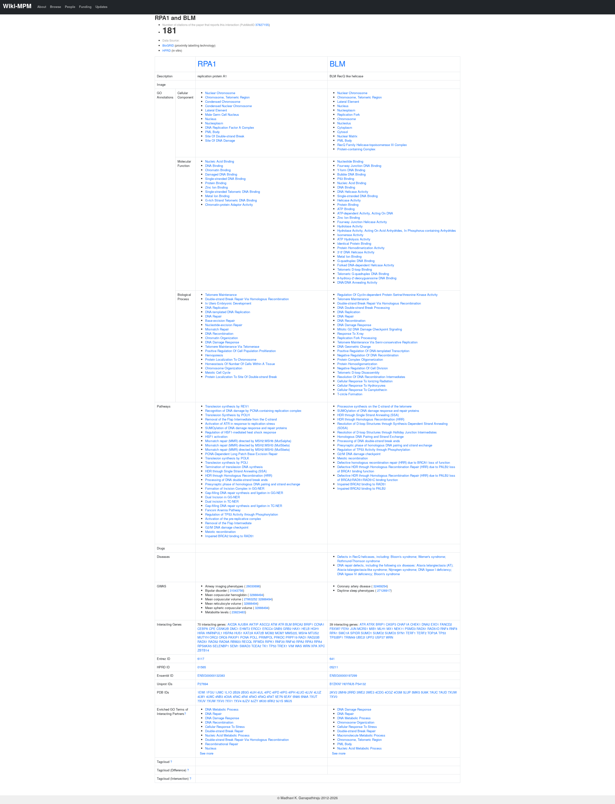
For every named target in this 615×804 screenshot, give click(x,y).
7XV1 (229, 701)
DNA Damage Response (222, 342)
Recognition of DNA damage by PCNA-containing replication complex (253, 410)
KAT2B (259, 633)
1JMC (219, 692)
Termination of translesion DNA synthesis (234, 466)
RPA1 (207, 63)
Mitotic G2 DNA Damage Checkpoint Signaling (369, 329)
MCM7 (279, 633)
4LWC (210, 696)
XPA (314, 646)
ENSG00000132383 (211, 675)
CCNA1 (319, 624)
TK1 (265, 646)
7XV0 (220, 701)
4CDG (379, 692)
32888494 (256, 594)
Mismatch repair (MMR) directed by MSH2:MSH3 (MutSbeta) (247, 445)
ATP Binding (346, 209)
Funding (85, 6)
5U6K (425, 692)
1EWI (201, 692)
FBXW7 (335, 628)
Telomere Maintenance (221, 294)
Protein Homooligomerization (357, 363)
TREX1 (282, 646)
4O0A (228, 696)
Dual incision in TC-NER (222, 501)
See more (206, 753)
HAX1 (296, 628)
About (41, 6)
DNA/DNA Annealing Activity (357, 282)
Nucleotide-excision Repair (223, 325)
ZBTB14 (203, 650)
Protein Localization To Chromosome (230, 359)
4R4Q (262, 696)
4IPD (275, 692)
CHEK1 (415, 624)
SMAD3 (245, 646)
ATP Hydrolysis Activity (353, 239)
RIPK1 (269, 641)
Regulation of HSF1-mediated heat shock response (240, 432)
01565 (201, 667)
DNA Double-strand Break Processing (363, 307)
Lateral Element (216, 110)
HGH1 (315, 628)
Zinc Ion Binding (216, 187)
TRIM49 (349, 637)
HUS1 (238, 633)
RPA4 (318, 641)
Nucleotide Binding (350, 161)
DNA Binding (214, 165)
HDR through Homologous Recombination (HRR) (238, 475)
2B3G (245, 692)
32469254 (380, 586)
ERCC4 (267, 628)
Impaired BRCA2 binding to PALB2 (361, 488)
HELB (305, 628)
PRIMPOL (266, 637)
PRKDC (279, 637)
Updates (101, 6)
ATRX (371, 624)
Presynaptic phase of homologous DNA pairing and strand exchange (252, 484)
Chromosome (346, 118)
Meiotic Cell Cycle (217, 372)
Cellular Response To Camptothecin (362, 389)
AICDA (232, 624)
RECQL (247, 641)
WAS (298, 646)
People (70, 6)
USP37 (380, 637)
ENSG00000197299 (343, 675)
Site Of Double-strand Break (224, 136)
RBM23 (235, 641)
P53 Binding (345, 178)
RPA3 (309, 641)
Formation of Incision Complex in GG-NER (234, 488)
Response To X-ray (350, 333)
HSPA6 (228, 633)
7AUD (443, 692)
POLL (254, 637)
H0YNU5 (348, 684)
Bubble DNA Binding (351, 174)
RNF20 (280, 641)
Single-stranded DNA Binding (225, 178)
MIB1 (372, 628)
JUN (353, 628)
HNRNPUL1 (214, 633)
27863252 (250, 599)
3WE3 (370, 692)
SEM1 (234, 646)
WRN (306, 646)
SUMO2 (378, 633)
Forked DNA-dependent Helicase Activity (365, 265)
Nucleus (210, 118)
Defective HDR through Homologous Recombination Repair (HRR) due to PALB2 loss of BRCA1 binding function (396, 468)
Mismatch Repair (217, 329)
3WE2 (361, 692)
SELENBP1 (221, 646)
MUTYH (203, 637)
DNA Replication (216, 307)
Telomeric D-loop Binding (354, 269)
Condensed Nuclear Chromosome (228, 106)
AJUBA (243, 624)
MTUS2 (313, 633)
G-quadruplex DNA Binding (356, 260)
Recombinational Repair (221, 744)
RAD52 (213, 641)
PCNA (244, 637)
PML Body (212, 131)
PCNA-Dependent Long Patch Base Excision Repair (241, 453)
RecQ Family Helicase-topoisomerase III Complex (372, 144)
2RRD (351, 692)
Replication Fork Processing (356, 337)
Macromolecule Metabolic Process (361, 735)
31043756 (236, 590)
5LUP (407, 692)
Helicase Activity (349, 200)
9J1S (279, 701)
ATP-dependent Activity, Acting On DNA (365, 213)
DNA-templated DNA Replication (227, 312)
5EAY (288, 696)
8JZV (246, 701)
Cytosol (342, 131)
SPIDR (355, 633)
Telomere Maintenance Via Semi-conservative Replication (377, 342)
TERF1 (411, 633)
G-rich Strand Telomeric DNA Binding (231, 200)
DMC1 (234, 628)
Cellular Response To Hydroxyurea (361, 385)
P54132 (360, 684)
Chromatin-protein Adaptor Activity (229, 204)
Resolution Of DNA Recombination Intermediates (371, 376)
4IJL (260, 692)
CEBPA (202, 628)
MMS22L (291, 633)
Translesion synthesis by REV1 (227, 406)
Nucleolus (344, 123)
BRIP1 (308, 624)
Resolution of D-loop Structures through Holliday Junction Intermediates (387, 432)
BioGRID (168, 45)
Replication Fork (348, 114)
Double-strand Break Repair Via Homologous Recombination (247, 299)
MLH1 (381, 628)
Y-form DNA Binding (351, 170)
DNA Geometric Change (354, 346)
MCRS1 (362, 628)
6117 (200, 658)
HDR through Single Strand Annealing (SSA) (236, 471)
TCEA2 (256, 646)
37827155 (262, 25)
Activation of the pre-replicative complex (233, 518)
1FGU (210, 692)
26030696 (253, 586)
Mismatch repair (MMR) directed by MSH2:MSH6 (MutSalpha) (248, 441)
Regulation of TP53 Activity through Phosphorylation (241, 514)
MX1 (390, 628)
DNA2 (426, 624)
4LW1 (201, 696)
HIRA (201, 633)
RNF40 (290, 641)
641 (332, 658)
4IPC (267, 692)
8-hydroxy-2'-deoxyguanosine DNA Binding (366, 278)
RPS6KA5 (204, 646)
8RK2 (271, 701)
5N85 (296, 696)
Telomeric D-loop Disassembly (358, 372)
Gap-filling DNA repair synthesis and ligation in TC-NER (243, 505)
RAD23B (314, 637)
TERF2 (421, 633)
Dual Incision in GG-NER (222, 497)
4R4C (236, 696)
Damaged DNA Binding (221, 174)
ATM (274, 624)
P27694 (202, 684)
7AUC (434, 692)
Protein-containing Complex (356, 149)
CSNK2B (222, 628)
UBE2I (360, 637)
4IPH (291, 692)
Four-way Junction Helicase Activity (362, 221)
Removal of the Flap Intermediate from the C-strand (241, 419)
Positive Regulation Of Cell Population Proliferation (240, 350)
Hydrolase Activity (350, 226)
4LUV (309, 692)
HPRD (166, 50)
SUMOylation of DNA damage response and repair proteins (246, 428)
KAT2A (248, 633)
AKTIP (253, 624)
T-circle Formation (349, 394)
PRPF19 (291, 637)
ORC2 (213, 637)
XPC (321, 646)
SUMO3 (390, 633)
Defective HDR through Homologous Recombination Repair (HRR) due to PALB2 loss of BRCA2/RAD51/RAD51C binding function (396, 477)
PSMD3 (410, 628)
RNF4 (444, 628)
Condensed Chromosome (222, 101)
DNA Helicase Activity (352, 191)
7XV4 (237, 701)
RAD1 (302, 637)
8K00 (262, 701)
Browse (55, 6)
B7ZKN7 (335, 684)
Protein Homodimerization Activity (361, 247)
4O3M (398, 692)
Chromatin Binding (218, 170)
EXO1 (435, 624)
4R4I (244, 696)
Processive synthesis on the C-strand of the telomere (374, 406)
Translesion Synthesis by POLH (227, 415)
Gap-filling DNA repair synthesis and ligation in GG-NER (244, 492)
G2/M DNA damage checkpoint (226, 527)
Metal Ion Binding (217, 196)
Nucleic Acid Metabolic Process (227, 735)
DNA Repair (213, 316)
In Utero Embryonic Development (228, 303)
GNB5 (278, 628)
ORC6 (223, 637)
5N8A (304, 696)
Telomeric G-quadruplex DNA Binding (363, 273)
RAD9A (224, 641)
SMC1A (343, 633)
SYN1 (401, 633)
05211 (334, 667)
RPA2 (300, 641)
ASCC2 (264, 624)
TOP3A (432, 633)
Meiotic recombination (220, 531)
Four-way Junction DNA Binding (359, 165)
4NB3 (219, 696)
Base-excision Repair (220, 320)
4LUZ (317, 692)
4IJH (253, 692)
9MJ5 (288, 701)
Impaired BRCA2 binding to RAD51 (229, 536)
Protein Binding (215, 183)
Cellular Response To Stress (225, 726)
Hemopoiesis (214, 355)
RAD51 (202, 641)
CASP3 (391, 624)
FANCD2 (446, 624)
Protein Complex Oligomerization (360, 359)
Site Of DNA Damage (220, 140)
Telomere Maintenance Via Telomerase (232, 346)
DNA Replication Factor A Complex (229, 127)
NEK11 (399, 628)
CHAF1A (403, 624)
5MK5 (416, 692)
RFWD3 (258, 641)
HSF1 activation (216, 436)
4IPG (283, 692)
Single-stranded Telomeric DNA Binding (232, 191)
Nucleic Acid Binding (219, 161)
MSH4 (303, 633)
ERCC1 (256, 628)
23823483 (238, 612)
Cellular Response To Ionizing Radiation (365, 381)
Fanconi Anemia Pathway (223, 510)
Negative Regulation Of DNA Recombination (368, 355)
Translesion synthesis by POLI (226, 462)
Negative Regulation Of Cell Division (362, 368)
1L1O (228, 692)
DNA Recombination (219, 333)
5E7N (279, 696)
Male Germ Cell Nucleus (222, 114)
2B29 (236, 692)
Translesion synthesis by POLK (227, 458)
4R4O (253, 696)
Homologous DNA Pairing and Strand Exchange (370, 436)
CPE (212, 628)
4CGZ (389, 692)
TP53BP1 (336, 637)
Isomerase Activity (350, 234)
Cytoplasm (344, 127)
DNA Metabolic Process (222, 709)
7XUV (201, 701)
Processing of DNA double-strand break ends (236, 479)
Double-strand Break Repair (224, 731)
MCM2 (269, 633)
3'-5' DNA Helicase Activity (356, 252)
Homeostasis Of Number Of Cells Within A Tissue (240, 363)
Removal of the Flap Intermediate (228, 523)
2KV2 (333, 692)
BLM (337, 63)
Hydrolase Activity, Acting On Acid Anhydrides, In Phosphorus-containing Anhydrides (396, 230)
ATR (281, 624)
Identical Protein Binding (354, 243)
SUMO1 (366, 633)
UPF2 (370, 637)
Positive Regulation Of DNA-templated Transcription (373, 350)
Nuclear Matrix (347, 136)
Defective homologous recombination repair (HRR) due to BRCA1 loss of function (393, 462)
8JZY (254, 701)
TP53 (272, 646)
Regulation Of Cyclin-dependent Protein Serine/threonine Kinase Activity (387, 294)
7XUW (211, 701)
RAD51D (433, 628)
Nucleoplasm (214, 123)
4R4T (270, 696)
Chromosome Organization (223, 368)
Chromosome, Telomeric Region (227, 97)
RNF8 (453, 628)
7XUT (313, 696)
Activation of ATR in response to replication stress (240, 423)
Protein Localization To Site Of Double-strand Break (241, 376)
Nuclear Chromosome (220, 93)
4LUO (300, 692)
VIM (291, 646)
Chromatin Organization (221, 337)
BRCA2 (298, 624)
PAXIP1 (233, 637)
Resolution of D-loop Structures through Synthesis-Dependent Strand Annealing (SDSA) (392, 425)
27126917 (384, 590)
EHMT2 (245, 628)
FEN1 (345, 628)
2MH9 (342, 692)
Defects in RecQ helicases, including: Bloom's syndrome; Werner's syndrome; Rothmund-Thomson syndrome (391, 558)
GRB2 (287, 628)
